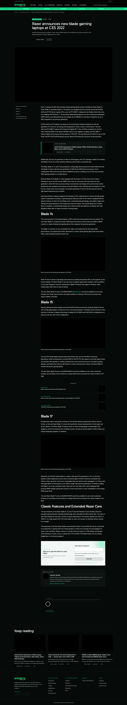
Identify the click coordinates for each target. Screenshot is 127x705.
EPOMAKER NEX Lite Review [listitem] (69, 8)
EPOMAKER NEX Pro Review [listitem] (50, 8)
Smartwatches (52, 693)
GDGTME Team (19, 666)
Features (33, 5)
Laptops (67, 680)
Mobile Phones (52, 683)
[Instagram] (19, 694)
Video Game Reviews (88, 680)
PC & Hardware (50, 5)
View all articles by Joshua (57, 583)
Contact (110, 1)
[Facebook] (15, 694)
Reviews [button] (74, 5)
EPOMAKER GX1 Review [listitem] (32, 8)
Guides (40, 5)
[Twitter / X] (22, 694)
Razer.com (77, 292)
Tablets (50, 685)
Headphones (51, 688)
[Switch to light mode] (111, 5)
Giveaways (82, 5)
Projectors (51, 680)
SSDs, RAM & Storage (71, 685)
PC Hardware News (24, 12)
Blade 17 (18, 114)
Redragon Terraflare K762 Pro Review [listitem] (92, 8)
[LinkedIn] (25, 694)
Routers (50, 690)
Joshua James (53, 664)
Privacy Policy (93, 562)
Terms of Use (102, 685)
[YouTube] (28, 694)
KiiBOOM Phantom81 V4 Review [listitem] (14, 8)
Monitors (67, 683)
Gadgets (60, 5)
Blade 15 (18, 111)
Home (15, 12)
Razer (50, 19)
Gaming (67, 5)
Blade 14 (18, 109)
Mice (66, 690)
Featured (45, 19)
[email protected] (79, 555)
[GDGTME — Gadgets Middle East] (19, 5)
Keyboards (68, 688)
